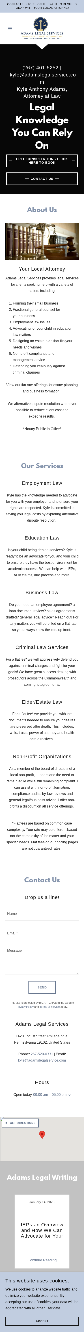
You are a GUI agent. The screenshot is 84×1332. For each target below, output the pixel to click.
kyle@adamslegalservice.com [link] (42, 1060)
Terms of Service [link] (50, 1006)
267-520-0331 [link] (42, 1054)
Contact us (42, 179)
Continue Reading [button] (42, 1260)
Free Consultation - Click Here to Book (42, 160)
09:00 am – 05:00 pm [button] (50, 1095)
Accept (42, 1321)
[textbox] (42, 913)
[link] (41, 28)
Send (42, 987)
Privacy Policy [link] (25, 1006)
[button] (10, 28)
